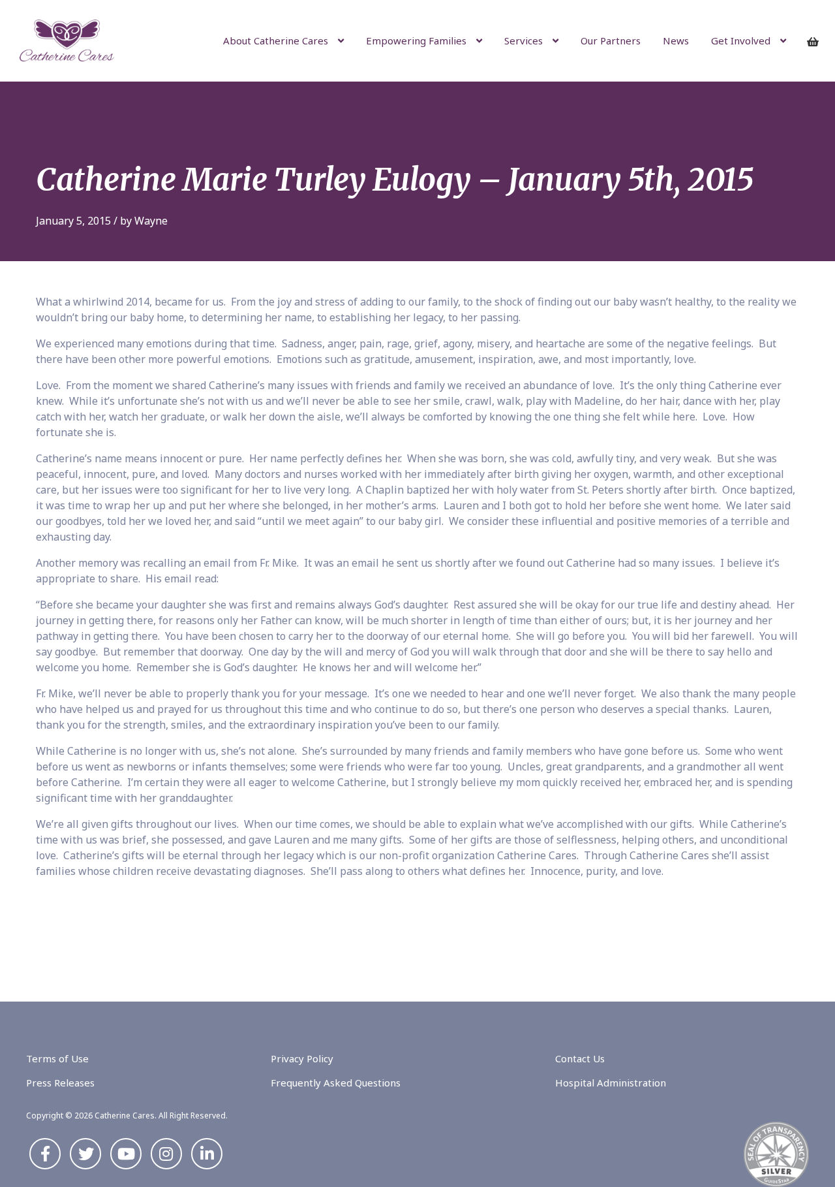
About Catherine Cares (275, 40)
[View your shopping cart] (817, 42)
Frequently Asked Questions (336, 1082)
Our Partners (611, 40)
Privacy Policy (302, 1058)
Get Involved (740, 40)
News (676, 40)
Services (523, 40)
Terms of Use (57, 1058)
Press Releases (60, 1082)
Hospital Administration (610, 1082)
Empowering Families (416, 40)
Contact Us (580, 1058)
